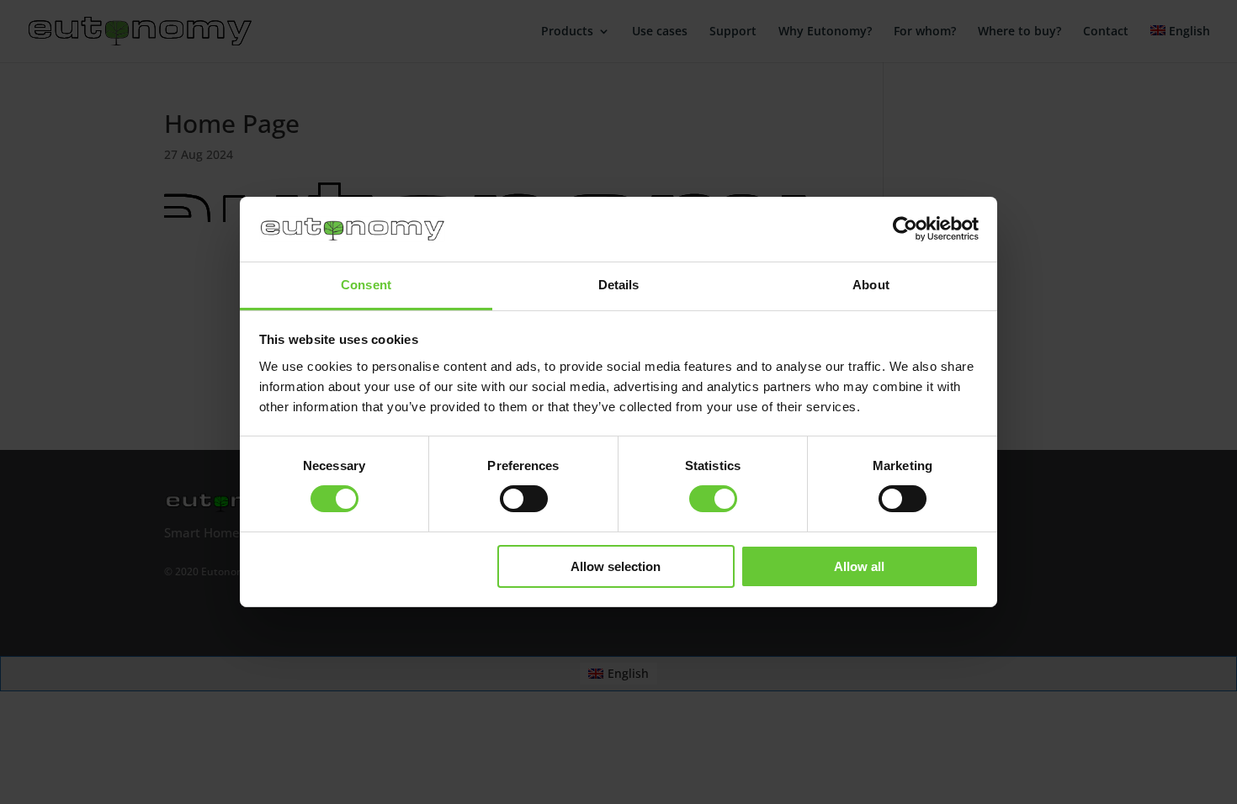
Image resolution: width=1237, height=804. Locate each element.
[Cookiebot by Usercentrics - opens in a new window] (905, 228)
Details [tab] (619, 285)
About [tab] (870, 285)
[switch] (524, 498)
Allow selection (616, 566)
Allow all (859, 566)
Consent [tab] (366, 285)
